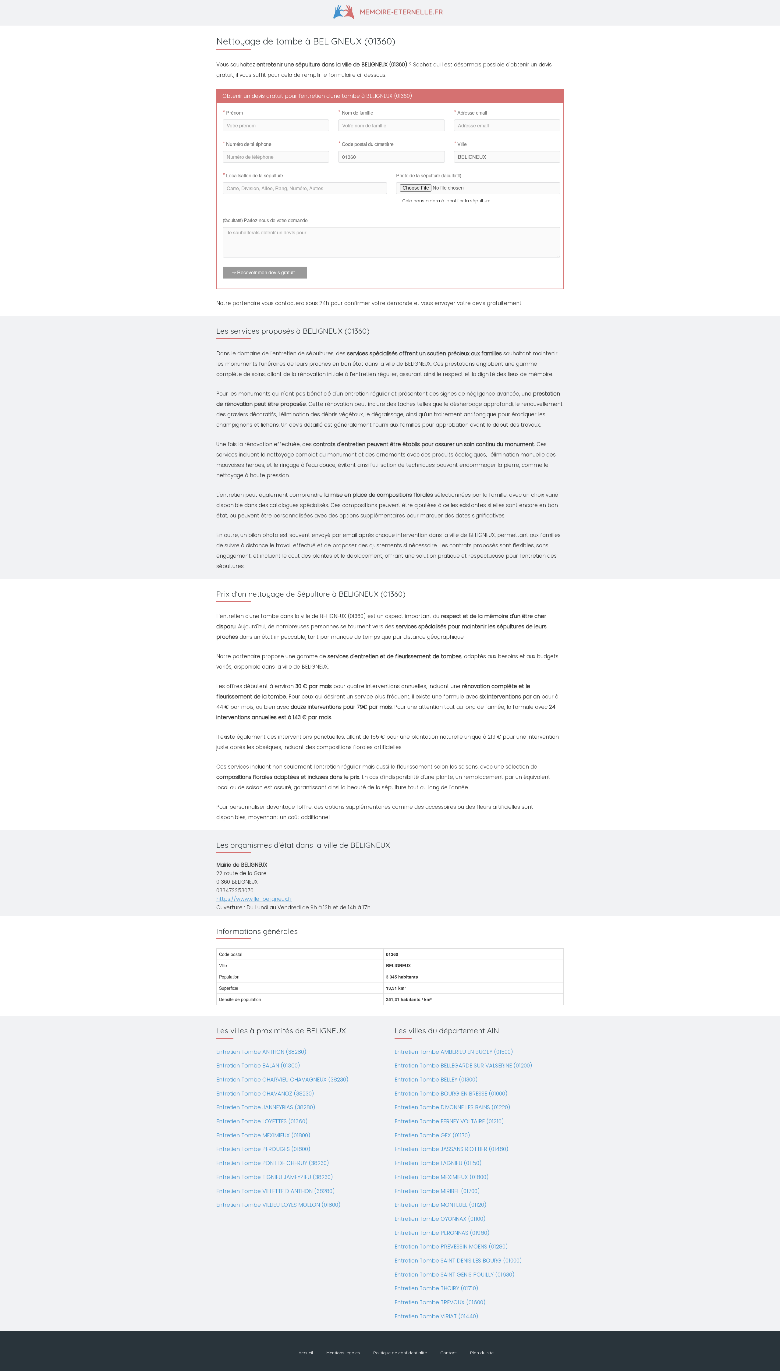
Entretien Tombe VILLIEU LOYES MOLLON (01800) (278, 1205)
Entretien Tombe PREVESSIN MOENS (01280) (451, 1246)
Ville (460, 144)
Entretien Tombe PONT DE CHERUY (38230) (272, 1163)
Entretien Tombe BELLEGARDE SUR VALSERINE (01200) (463, 1065)
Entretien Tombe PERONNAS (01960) (442, 1233)
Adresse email (471, 112)
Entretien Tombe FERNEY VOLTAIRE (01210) (449, 1121)
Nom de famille (355, 112)
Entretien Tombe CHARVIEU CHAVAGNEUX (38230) (282, 1079)
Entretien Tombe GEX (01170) (432, 1135)
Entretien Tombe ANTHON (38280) (261, 1052)
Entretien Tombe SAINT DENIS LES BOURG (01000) (458, 1260)
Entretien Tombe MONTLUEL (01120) (441, 1205)
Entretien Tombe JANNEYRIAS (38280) (265, 1107)
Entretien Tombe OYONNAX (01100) (440, 1219)
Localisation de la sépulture (253, 175)
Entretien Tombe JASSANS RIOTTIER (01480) (452, 1149)
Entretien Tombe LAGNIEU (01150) (438, 1163)
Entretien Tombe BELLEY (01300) (436, 1079)
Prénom (233, 112)
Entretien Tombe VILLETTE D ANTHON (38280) (275, 1191)
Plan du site (482, 1352)
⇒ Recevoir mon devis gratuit (263, 272)
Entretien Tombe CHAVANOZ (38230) (265, 1093)
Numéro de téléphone (247, 144)
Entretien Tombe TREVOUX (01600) (440, 1302)
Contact (448, 1352)
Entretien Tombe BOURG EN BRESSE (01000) (451, 1093)
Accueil (306, 1352)
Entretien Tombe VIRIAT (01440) (436, 1316)
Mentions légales (343, 1352)
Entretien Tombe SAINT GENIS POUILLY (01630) (455, 1274)
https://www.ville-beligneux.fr (254, 899)
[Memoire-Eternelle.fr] (390, 11)
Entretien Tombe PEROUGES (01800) (263, 1149)
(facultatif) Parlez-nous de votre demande (265, 220)
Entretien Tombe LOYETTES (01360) (262, 1121)
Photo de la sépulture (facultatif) (428, 175)
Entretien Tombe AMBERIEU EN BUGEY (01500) (454, 1052)
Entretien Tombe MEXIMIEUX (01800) (263, 1135)
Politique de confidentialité (400, 1352)
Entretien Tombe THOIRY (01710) (436, 1288)
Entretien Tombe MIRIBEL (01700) (437, 1191)
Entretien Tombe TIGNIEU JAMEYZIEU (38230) (274, 1177)
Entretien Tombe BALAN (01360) (258, 1065)
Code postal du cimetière (365, 144)
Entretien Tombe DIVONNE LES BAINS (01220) (452, 1107)
